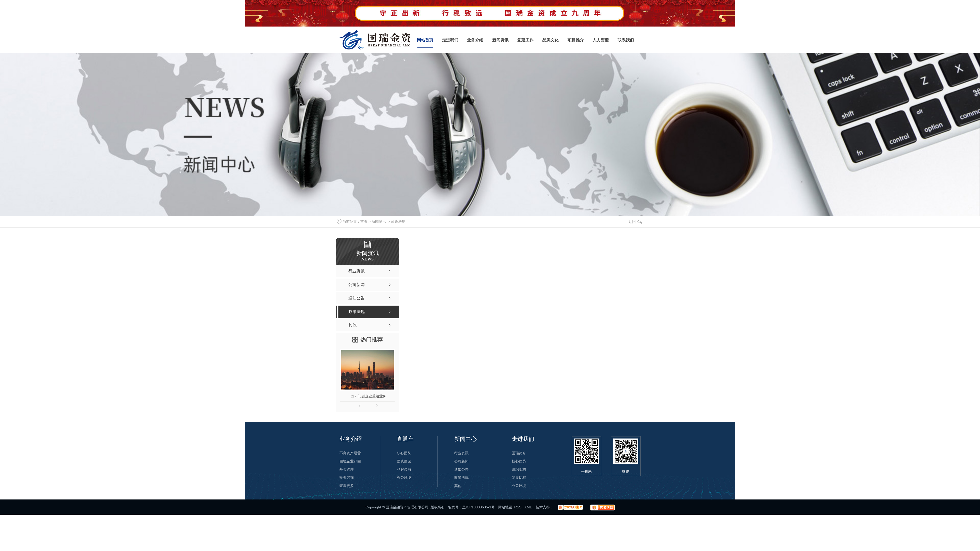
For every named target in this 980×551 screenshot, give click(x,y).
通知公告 (461, 469)
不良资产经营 (350, 453)
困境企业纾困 (350, 461)
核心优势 (519, 461)
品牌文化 (550, 40)
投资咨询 (346, 477)
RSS (518, 507)
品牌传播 (404, 469)
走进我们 (450, 40)
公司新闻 (461, 461)
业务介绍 (475, 40)
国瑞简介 (519, 453)
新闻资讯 (500, 40)
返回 (632, 221)
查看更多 (346, 486)
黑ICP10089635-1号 (478, 507)
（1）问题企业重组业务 (367, 396)
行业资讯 (461, 453)
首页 (364, 221)
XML (528, 507)
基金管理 (346, 469)
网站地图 (505, 507)
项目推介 (576, 40)
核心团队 (404, 453)
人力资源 (601, 40)
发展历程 (519, 477)
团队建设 (404, 461)
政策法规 (398, 221)
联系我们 (626, 40)
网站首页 (425, 40)
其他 (457, 486)
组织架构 (519, 469)
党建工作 (525, 40)
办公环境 (404, 477)
